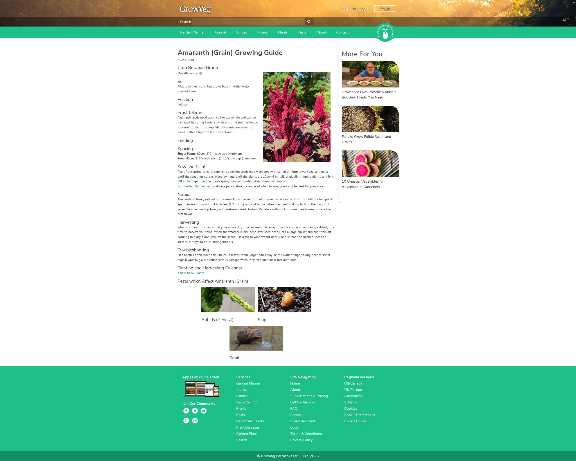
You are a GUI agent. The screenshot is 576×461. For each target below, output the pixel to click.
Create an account (354, 8)
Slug (262, 320)
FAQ (293, 408)
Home (295, 383)
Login (385, 8)
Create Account (302, 421)
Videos (262, 32)
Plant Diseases (248, 427)
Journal (220, 32)
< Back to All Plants (191, 273)
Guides (241, 32)
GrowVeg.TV (246, 402)
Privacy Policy (301, 440)
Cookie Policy (355, 421)
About (321, 32)
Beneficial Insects (250, 421)
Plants (283, 32)
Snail (234, 358)
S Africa (350, 402)
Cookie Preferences (359, 414)
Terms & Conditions (306, 433)
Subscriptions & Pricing (309, 396)
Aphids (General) (217, 320)
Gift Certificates (302, 402)
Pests (302, 32)
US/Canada (353, 383)
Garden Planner (192, 32)
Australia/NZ (354, 396)
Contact (342, 32)
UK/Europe (353, 389)
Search (185, 21)
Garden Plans (247, 433)
